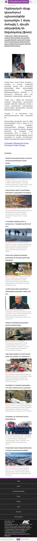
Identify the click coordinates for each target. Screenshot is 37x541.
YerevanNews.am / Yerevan (18, 1)
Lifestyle (19, 501)
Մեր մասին (18, 511)
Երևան (18, 486)
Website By (7, 535)
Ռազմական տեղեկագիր (18, 491)
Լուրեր (18, 481)
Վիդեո (18, 506)
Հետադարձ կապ (18, 516)
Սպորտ (18, 496)
